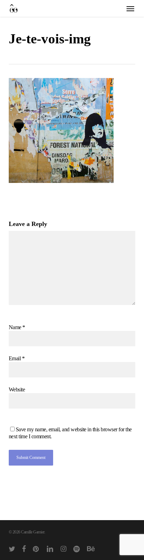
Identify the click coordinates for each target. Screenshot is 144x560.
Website (17, 389)
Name (17, 327)
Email (17, 358)
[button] (130, 8)
